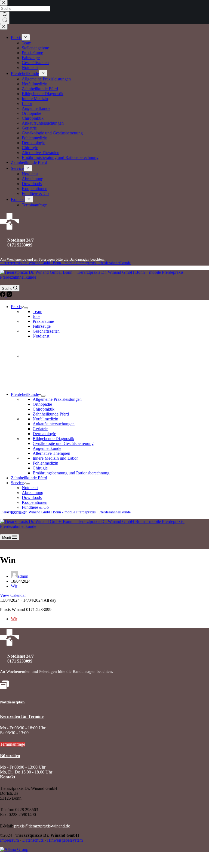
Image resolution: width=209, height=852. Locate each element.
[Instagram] (9, 295)
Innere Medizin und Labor (55, 458)
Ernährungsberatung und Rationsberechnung (71, 473)
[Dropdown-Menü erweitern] (26, 308)
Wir (14, 586)
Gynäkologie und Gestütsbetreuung (63, 443)
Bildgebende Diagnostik (53, 438)
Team (37, 311)
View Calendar (13, 595)
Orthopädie (42, 404)
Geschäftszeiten (46, 331)
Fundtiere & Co (35, 507)
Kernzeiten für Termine (22, 716)
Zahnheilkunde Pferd (51, 414)
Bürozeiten (10, 755)
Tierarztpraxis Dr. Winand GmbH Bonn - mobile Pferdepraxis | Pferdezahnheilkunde (65, 263)
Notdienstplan (12, 702)
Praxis (16, 306)
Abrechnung (32, 492)
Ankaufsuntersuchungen (54, 424)
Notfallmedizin (45, 419)
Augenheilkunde (47, 448)
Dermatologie (44, 433)
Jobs (36, 316)
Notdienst (41, 336)
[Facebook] (3, 295)
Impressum (9, 840)
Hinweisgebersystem (65, 840)
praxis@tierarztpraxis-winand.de (42, 826)
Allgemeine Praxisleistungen (57, 399)
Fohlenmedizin (45, 463)
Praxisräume (43, 321)
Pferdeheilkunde (25, 394)
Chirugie (40, 468)
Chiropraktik (43, 409)
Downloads (32, 497)
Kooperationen (34, 502)
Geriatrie (40, 428)
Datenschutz (33, 840)
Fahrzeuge (42, 326)
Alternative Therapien (51, 453)
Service (17, 482)
